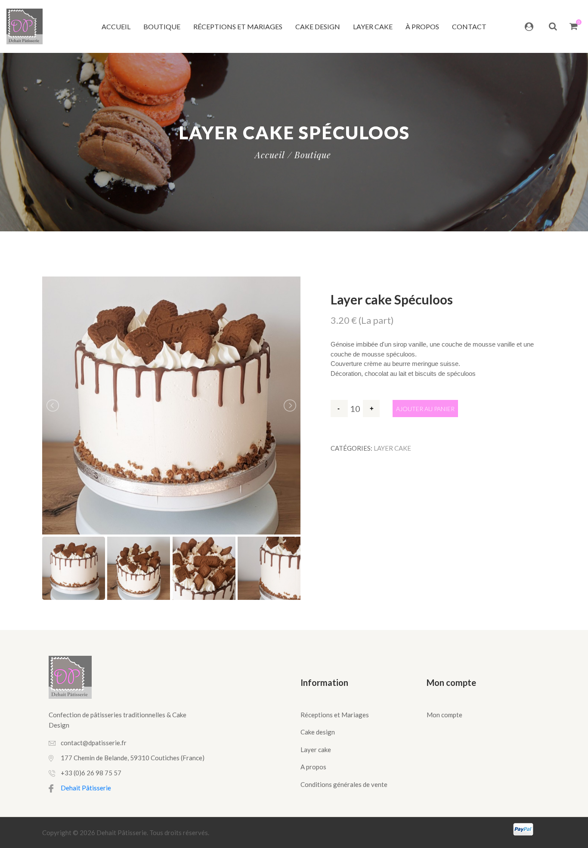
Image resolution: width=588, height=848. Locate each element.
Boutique (161, 26)
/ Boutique (309, 154)
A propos (313, 767)
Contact (469, 26)
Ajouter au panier (425, 408)
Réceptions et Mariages (237, 26)
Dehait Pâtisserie (86, 788)
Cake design (317, 26)
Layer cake (373, 26)
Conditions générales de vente (343, 784)
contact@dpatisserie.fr (94, 743)
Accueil (116, 26)
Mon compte (444, 715)
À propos (422, 26)
